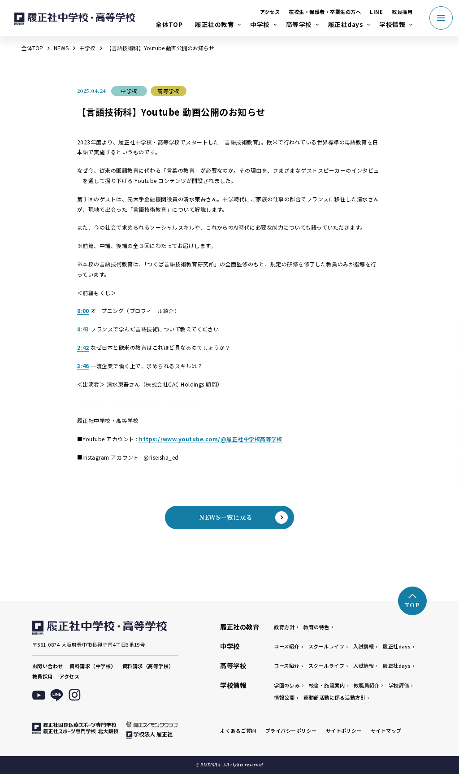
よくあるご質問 (238, 730)
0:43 (83, 329)
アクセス (270, 11)
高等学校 (299, 24)
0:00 (83, 310)
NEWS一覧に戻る (225, 517)
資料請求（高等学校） (148, 666)
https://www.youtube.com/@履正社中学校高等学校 (210, 439)
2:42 (83, 347)
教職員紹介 (366, 685)
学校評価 (399, 685)
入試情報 (363, 646)
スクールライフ (326, 646)
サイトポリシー (344, 730)
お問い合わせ (47, 666)
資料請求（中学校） (92, 666)
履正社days (345, 24)
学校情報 (392, 24)
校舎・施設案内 (327, 685)
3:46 (83, 366)
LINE (376, 11)
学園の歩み (286, 685)
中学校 (259, 24)
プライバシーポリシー (291, 730)
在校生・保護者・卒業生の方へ (325, 11)
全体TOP (169, 24)
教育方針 (284, 627)
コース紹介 (286, 646)
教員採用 (402, 11)
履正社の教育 (214, 24)
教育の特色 (316, 627)
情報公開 (284, 697)
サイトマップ (386, 730)
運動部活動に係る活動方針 (334, 697)
